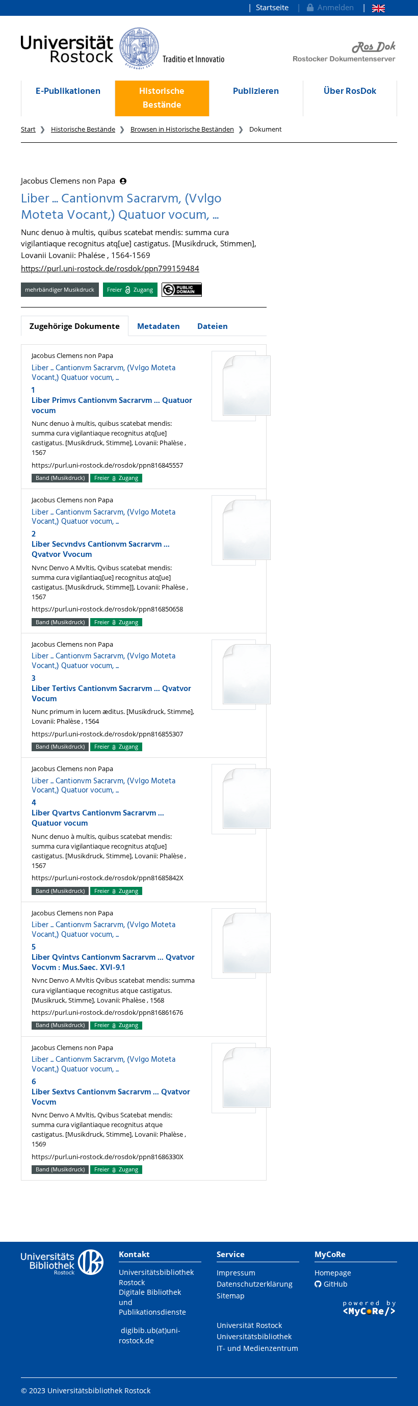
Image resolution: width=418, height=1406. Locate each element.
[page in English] (373, 7)
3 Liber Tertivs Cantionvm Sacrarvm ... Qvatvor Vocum (111, 689)
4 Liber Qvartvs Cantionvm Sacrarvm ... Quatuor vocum (98, 813)
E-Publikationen (68, 91)
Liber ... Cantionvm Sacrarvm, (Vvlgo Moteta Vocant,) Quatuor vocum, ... (103, 373)
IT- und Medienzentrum (257, 1348)
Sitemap (231, 1295)
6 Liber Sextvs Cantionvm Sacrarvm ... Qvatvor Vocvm (111, 1092)
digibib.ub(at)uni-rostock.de (149, 1335)
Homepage (333, 1272)
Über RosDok (350, 91)
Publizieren (256, 91)
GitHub (335, 1284)
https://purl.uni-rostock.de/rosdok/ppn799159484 (110, 268)
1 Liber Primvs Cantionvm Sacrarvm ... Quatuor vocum (112, 401)
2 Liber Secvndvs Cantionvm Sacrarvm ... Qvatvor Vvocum (101, 544)
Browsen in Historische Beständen (182, 129)
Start (28, 129)
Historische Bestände (162, 98)
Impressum (236, 1272)
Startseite (272, 7)
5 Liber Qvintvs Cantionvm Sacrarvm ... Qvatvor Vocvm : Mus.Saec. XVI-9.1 (113, 958)
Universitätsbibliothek (254, 1336)
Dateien (212, 326)
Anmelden (334, 7)
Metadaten (158, 326)
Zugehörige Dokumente (75, 326)
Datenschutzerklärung (255, 1284)
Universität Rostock (249, 1325)
